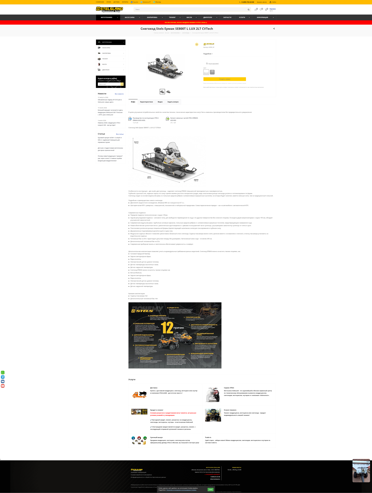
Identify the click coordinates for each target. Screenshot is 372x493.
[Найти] (248, 9)
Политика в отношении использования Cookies (181, 490)
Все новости (119, 94)
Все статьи (120, 134)
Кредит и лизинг (156, 410)
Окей (210, 489)
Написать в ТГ (146, 2)
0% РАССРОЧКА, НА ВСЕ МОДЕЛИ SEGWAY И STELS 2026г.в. (186, 22)
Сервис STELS (229, 388)
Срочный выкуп (156, 437)
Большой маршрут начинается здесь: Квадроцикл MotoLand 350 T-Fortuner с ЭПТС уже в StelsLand (110, 112)
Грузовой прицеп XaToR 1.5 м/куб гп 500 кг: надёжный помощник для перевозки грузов (110, 140)
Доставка (153, 388)
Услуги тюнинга (230, 410)
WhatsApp (158, 2)
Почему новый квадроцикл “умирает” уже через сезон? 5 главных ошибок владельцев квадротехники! (110, 158)
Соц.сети (135, 2)
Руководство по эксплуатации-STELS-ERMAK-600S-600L (146, 119)
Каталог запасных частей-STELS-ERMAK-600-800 (184, 119)
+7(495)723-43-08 (215, 476)
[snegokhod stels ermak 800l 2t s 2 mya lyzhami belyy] (165, 66)
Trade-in (208, 437)
